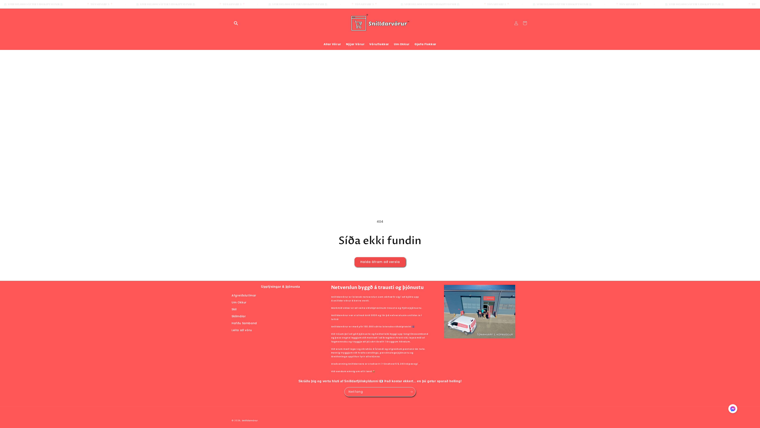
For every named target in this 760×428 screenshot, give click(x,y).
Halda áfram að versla (380, 262)
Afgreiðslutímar (244, 295)
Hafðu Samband (244, 323)
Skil (234, 309)
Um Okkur (239, 302)
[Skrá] (411, 391)
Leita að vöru (242, 330)
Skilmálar (239, 316)
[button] (236, 23)
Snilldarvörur (250, 420)
